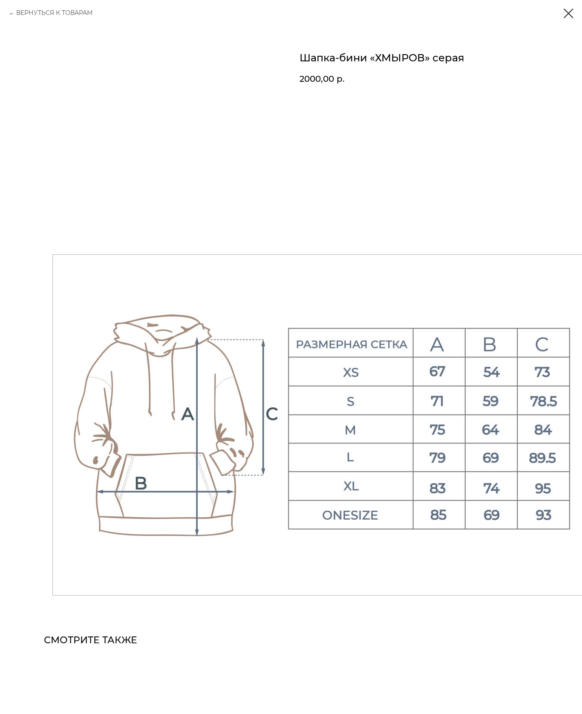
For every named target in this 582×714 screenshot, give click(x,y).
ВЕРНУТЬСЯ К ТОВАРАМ (54, 13)
